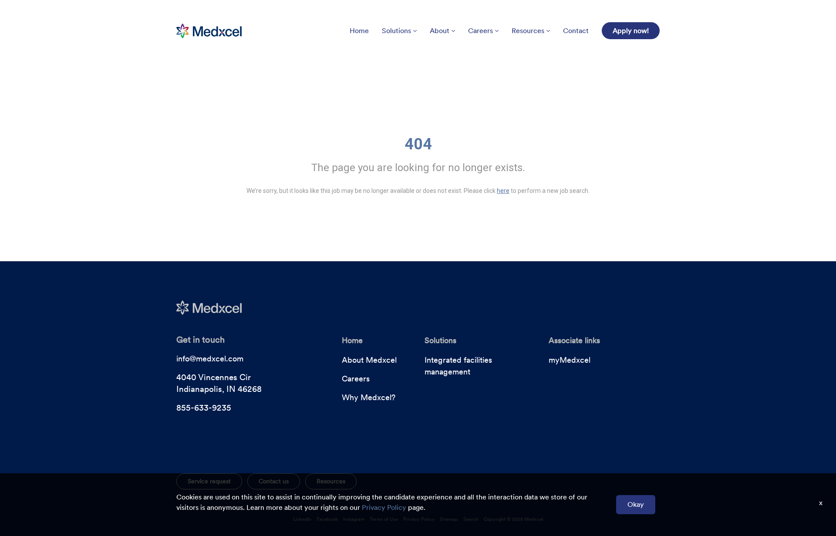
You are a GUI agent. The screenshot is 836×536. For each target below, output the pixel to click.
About (439, 31)
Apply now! (631, 31)
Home (359, 31)
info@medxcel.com (209, 358)
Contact (576, 31)
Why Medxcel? (368, 397)
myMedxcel (569, 359)
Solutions (396, 31)
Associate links (574, 340)
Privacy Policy (384, 507)
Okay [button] (635, 504)
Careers (480, 31)
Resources (528, 31)
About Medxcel (369, 359)
